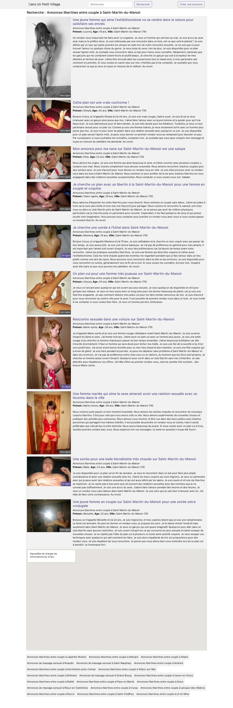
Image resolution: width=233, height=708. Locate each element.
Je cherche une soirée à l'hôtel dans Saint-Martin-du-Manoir (120, 227)
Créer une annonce (191, 4)
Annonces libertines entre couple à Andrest (158, 663)
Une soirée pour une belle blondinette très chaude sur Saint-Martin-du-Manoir (134, 459)
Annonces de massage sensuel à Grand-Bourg (105, 675)
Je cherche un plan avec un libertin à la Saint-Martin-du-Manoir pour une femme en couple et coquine (139, 186)
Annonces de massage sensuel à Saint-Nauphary (103, 663)
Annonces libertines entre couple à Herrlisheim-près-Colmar (61, 669)
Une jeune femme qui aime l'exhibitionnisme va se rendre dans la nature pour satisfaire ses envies (133, 22)
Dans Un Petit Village (44, 4)
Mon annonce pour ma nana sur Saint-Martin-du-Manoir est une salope (129, 149)
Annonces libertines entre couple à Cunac (114, 687)
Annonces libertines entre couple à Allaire (164, 656)
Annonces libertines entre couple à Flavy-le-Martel (105, 681)
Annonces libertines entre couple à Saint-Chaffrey (105, 693)
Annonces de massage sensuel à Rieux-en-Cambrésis (57, 687)
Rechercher (143, 4)
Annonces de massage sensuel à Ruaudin (50, 663)
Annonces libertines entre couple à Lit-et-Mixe (162, 693)
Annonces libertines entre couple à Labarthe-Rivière (56, 656)
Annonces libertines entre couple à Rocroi (50, 693)
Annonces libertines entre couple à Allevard (113, 656)
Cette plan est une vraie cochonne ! (101, 102)
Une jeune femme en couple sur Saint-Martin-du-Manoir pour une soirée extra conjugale (134, 504)
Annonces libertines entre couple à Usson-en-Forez (163, 675)
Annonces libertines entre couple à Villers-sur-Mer (127, 669)
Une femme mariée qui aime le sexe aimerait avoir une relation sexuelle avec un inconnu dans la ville (135, 396)
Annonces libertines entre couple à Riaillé (50, 681)
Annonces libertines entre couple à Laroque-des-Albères (173, 687)
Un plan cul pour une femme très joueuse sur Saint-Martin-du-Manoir (127, 274)
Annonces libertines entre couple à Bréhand (52, 675)
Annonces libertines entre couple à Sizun (160, 681)
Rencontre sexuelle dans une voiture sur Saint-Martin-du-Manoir (124, 319)
